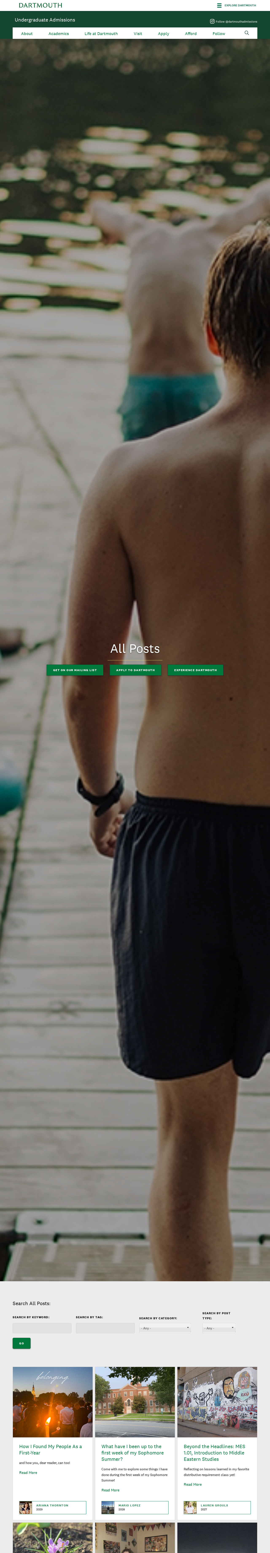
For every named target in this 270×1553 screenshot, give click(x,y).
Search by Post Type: (216, 1315)
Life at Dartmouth (101, 33)
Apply (163, 33)
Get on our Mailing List (75, 670)
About (27, 33)
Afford (191, 33)
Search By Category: (158, 1318)
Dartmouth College (40, 5)
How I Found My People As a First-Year (50, 1449)
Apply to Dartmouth (135, 670)
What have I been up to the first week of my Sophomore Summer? (132, 1452)
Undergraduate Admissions (45, 19)
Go (21, 1343)
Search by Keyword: (31, 1317)
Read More (28, 1472)
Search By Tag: (89, 1317)
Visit (138, 33)
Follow (219, 33)
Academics (59, 33)
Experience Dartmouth (195, 670)
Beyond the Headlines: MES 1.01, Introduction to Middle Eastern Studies (214, 1452)
